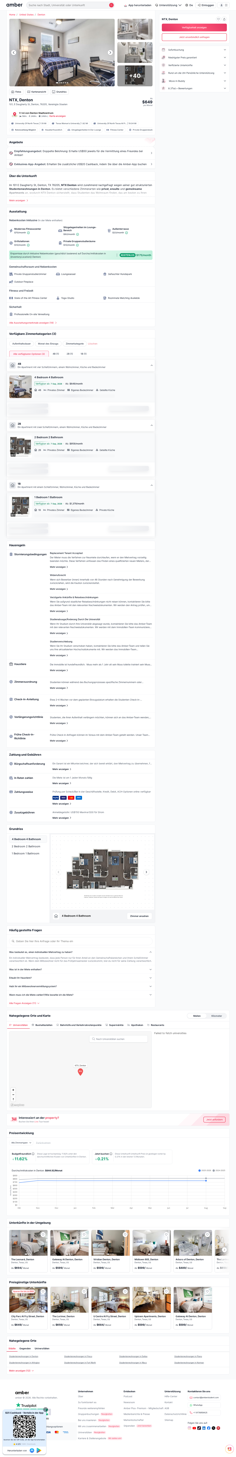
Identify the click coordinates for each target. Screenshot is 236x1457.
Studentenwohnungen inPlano (188, 1356)
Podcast (128, 1396)
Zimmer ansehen (139, 916)
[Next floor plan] (146, 872)
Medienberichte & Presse (137, 1414)
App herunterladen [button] (139, 5)
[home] (14, 5)
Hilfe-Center (171, 1396)
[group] (102, 872)
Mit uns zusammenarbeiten (92, 1426)
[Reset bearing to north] (13, 1099)
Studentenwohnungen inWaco (133, 1362)
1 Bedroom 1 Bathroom (25, 853)
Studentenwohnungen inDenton (23, 1356)
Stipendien (129, 1425)
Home (12, 14)
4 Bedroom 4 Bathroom (26, 839)
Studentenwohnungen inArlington (24, 1362)
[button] (45, 1409)
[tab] (18, 1025)
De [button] (191, 5)
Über (80, 1396)
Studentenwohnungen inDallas (133, 1356)
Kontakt (169, 1402)
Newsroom (129, 1402)
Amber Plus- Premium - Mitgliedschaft (143, 1408)
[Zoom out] (13, 1094)
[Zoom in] (13, 1090)
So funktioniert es (87, 1402)
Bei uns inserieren (87, 1420)
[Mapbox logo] (17, 1105)
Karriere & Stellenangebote (92, 1438)
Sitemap (169, 1420)
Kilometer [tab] (216, 1015)
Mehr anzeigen (60, 769)
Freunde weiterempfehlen (91, 1408)
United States (26, 14)
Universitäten (85, 1432)
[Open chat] (230, 1451)
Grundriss (61, 91)
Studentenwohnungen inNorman (189, 1362)
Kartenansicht (38, 91)
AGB (167, 1408)
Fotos (18, 91)
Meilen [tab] (197, 1015)
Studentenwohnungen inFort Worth (80, 1362)
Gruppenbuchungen (88, 1414)
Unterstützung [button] (168, 5)
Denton (41, 14)
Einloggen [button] (208, 5)
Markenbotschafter (134, 1420)
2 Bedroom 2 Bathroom (26, 846)
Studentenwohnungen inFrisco (78, 1356)
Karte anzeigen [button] (57, 116)
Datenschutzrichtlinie (176, 1414)
